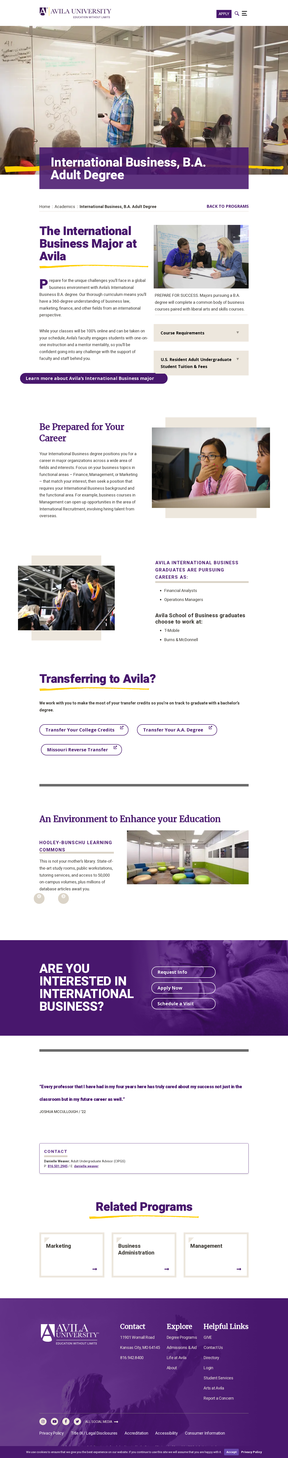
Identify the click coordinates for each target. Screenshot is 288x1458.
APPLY (224, 14)
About (172, 1368)
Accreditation (136, 1433)
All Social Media (99, 1421)
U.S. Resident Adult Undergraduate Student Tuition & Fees (196, 363)
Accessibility (166, 1433)
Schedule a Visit (176, 1004)
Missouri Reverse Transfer (77, 750)
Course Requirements (182, 333)
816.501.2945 (58, 1166)
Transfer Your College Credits (80, 730)
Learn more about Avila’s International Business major (90, 378)
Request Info (172, 972)
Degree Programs (182, 1338)
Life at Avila (177, 1358)
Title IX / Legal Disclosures (94, 1433)
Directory (211, 1358)
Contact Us (213, 1348)
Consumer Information (205, 1433)
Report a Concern (219, 1398)
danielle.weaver (86, 1166)
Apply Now (170, 988)
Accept (231, 1452)
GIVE (208, 1338)
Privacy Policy (51, 1433)
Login (208, 1368)
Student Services (218, 1378)
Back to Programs (228, 206)
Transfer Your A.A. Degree (173, 730)
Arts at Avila (214, 1388)
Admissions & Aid (182, 1348)
